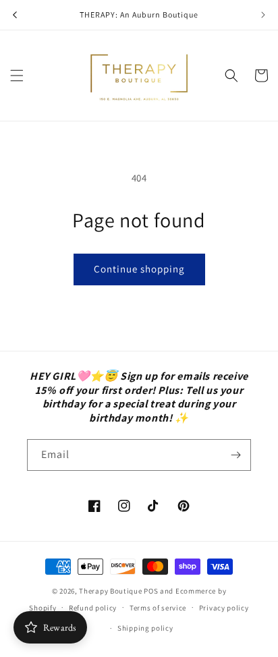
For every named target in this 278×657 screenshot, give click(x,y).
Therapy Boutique (110, 591)
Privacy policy (224, 607)
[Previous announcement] (15, 15)
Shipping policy (145, 628)
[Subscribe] (235, 455)
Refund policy (93, 607)
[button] (17, 75)
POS (151, 591)
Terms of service (158, 607)
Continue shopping (139, 268)
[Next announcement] (263, 15)
